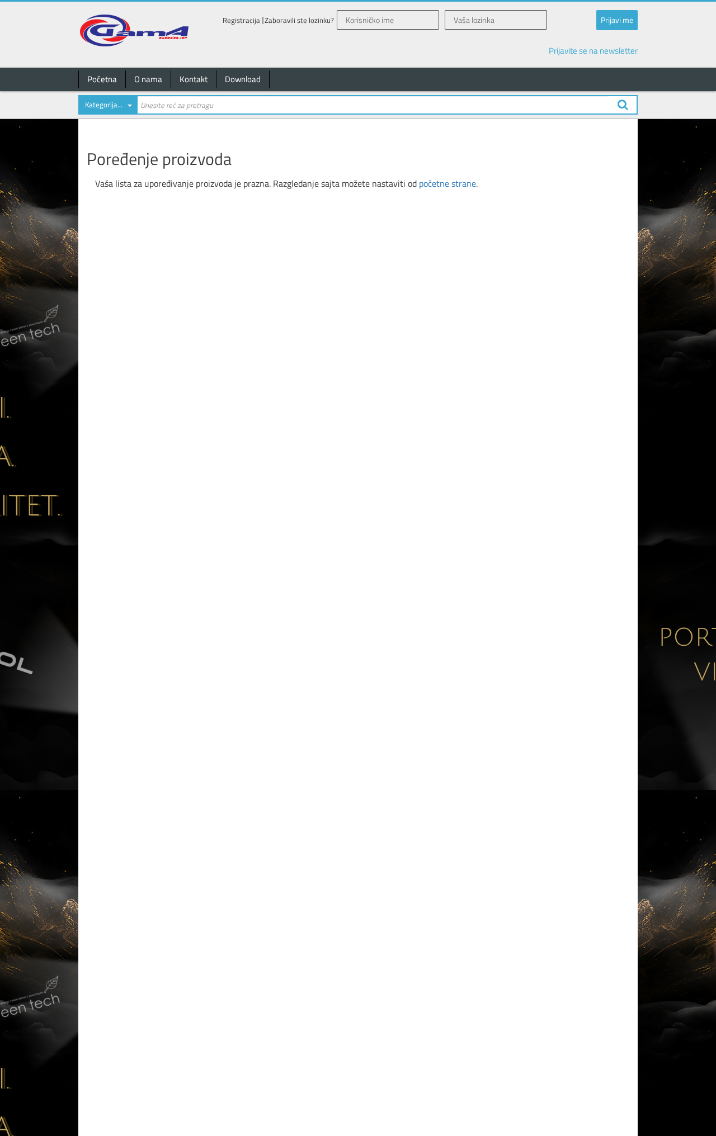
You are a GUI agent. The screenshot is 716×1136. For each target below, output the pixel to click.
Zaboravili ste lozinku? (299, 20)
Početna (102, 79)
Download (243, 79)
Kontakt (194, 79)
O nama (148, 79)
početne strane (447, 183)
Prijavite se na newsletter (593, 50)
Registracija (241, 20)
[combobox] (107, 107)
